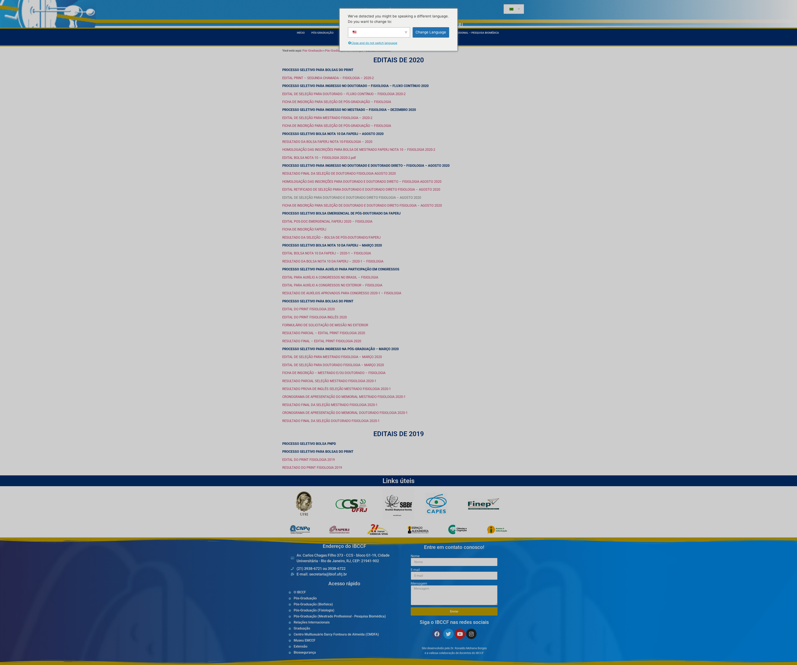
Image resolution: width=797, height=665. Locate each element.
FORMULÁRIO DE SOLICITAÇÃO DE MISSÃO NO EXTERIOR (325, 325)
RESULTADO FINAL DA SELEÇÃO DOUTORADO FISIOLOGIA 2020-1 (331, 421)
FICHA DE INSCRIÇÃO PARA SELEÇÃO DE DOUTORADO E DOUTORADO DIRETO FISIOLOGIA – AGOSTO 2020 (362, 205)
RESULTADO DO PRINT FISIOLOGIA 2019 (312, 468)
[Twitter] (448, 634)
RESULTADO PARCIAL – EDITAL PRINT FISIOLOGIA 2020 (323, 333)
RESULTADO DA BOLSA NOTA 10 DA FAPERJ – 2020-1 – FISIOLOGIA (332, 261)
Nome (415, 556)
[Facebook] (437, 634)
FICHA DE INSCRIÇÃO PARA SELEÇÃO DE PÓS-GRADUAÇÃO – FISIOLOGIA (336, 102)
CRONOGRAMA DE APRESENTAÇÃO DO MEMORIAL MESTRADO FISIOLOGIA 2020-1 (344, 397)
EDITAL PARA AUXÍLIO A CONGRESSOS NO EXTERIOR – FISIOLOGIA (332, 285)
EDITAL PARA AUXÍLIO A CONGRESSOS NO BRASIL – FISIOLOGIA (330, 277)
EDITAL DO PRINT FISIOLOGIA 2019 (308, 460)
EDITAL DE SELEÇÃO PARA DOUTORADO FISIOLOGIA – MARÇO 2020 (333, 365)
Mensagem (419, 583)
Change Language (431, 32)
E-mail (415, 570)
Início (301, 32)
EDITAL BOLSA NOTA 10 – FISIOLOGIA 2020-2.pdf (319, 158)
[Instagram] (471, 634)
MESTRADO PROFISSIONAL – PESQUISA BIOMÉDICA (467, 32)
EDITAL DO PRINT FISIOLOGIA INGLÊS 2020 (314, 317)
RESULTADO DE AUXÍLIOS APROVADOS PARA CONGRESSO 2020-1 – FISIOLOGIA (341, 293)
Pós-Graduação (322, 32)
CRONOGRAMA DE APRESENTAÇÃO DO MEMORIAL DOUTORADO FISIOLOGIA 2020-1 (345, 413)
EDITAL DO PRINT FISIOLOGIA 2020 (308, 309)
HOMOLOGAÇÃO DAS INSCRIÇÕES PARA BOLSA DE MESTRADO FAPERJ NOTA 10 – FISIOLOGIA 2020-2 (358, 150)
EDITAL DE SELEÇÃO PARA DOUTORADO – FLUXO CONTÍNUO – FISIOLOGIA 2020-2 (344, 94)
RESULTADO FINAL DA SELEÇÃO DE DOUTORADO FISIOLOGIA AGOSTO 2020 (339, 173)
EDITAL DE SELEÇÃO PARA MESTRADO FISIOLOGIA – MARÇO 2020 (332, 357)
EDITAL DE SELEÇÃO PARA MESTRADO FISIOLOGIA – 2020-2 (327, 118)
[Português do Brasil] (513, 9)
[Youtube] (460, 634)
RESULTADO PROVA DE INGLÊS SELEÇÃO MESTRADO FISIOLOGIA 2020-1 (336, 389)
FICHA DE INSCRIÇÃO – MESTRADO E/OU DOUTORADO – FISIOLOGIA (333, 373)
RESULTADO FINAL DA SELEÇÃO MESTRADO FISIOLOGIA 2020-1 (330, 405)
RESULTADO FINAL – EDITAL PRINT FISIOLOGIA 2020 (321, 341)
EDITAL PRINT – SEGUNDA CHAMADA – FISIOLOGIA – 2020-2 (328, 78)
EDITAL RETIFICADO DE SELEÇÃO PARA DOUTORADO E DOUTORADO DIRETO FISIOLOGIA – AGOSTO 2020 (361, 189)
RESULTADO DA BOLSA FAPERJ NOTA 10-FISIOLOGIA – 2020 (327, 142)
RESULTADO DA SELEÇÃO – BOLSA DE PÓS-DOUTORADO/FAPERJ (331, 237)
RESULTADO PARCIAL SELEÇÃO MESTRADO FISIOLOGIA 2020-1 (329, 381)
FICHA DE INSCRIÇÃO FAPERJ (304, 229)
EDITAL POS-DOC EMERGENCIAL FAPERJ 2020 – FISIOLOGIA (327, 221)
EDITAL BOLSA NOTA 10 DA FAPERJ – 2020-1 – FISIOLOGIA (326, 253)
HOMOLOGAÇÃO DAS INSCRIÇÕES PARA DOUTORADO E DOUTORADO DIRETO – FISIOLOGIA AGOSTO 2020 (361, 182)
